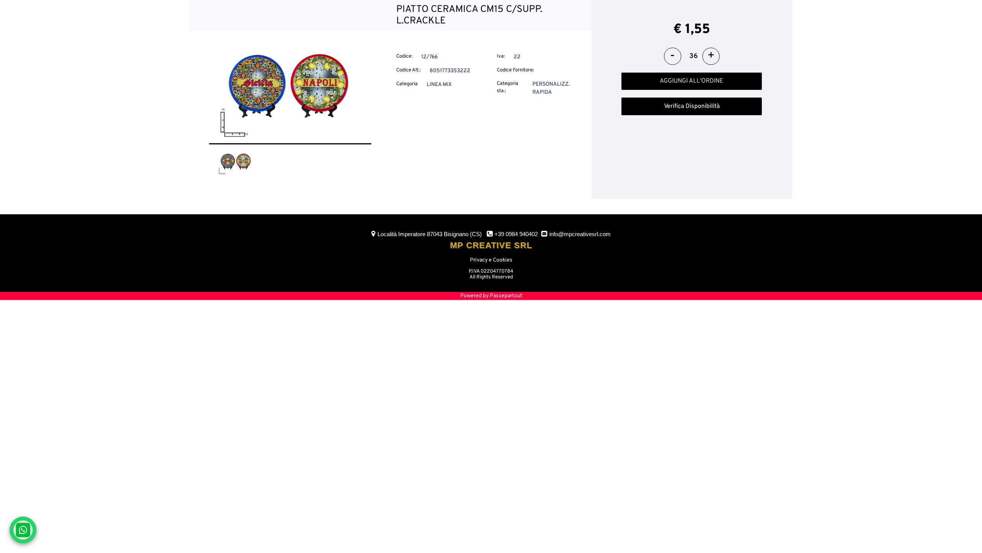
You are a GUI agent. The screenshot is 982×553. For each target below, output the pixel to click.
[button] (290, 88)
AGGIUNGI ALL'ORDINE (691, 81)
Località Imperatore (429, 234)
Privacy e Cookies (491, 260)
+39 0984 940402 (516, 234)
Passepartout (506, 296)
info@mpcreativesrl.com (580, 234)
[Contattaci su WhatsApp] (23, 530)
